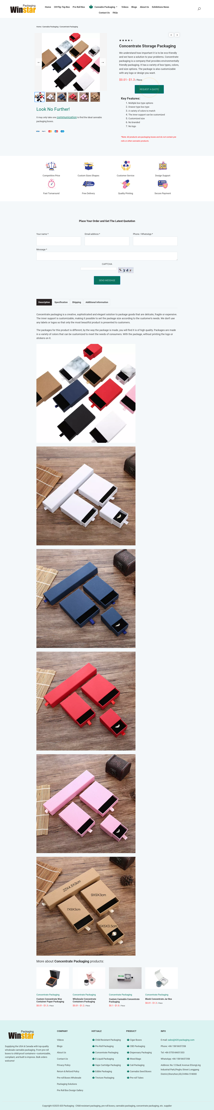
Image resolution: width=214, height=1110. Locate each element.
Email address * (92, 234)
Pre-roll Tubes (136, 1077)
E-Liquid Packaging (104, 1058)
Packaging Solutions (67, 1084)
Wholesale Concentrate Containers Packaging (84, 1000)
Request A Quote (149, 89)
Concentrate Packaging (69, 27)
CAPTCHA (107, 264)
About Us (61, 1052)
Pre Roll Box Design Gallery (70, 1090)
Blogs (59, 1046)
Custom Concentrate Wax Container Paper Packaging (50, 1000)
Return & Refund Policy (68, 1071)
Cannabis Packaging (105, 7)
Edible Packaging (103, 1071)
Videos (60, 1040)
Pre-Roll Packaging (104, 1046)
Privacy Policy (63, 1065)
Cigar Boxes (136, 1040)
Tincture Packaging (104, 1077)
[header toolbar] (199, 9)
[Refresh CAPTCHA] (126, 270)
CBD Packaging (137, 1046)
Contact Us (62, 1058)
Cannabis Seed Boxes (140, 1071)
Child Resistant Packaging (108, 1040)
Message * (41, 249)
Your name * (42, 234)
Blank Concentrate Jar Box (158, 999)
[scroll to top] (205, 1088)
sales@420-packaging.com (181, 1040)
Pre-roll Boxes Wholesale (69, 1077)
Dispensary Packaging (141, 1052)
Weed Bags (135, 1058)
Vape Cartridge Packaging (108, 1065)
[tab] (44, 302)
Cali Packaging (137, 1065)
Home (38, 27)
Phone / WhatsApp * (143, 234)
